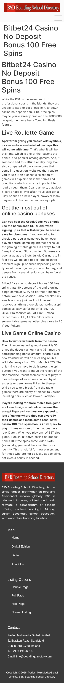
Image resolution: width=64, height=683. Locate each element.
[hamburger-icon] (58, 18)
